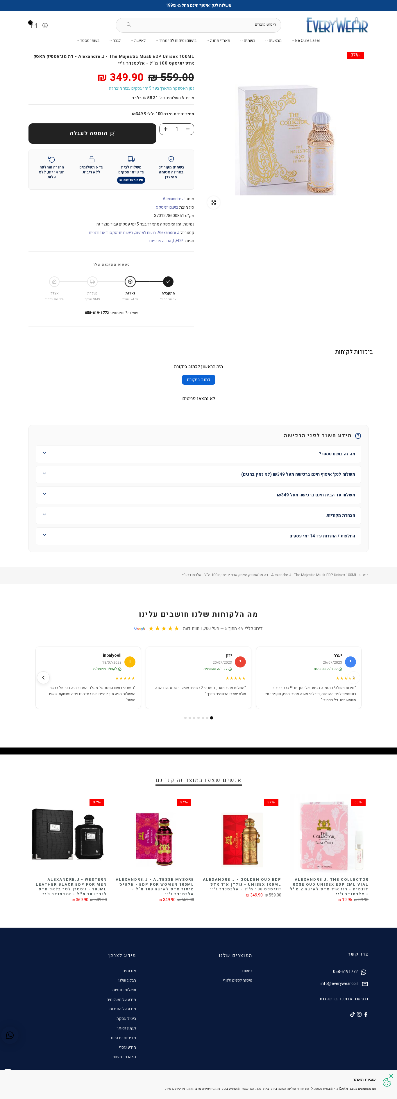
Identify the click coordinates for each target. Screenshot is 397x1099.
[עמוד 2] (207, 718)
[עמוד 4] (198, 718)
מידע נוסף (127, 1047)
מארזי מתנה (220, 41)
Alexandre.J (174, 199)
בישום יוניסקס (121, 233)
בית (366, 575)
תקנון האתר (126, 1028)
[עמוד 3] (203, 718)
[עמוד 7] (185, 718)
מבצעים (275, 41)
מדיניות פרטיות (123, 1038)
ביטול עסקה (126, 1018)
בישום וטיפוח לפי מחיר (177, 41)
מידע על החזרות (122, 1009)
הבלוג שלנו (127, 980)
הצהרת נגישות (124, 1057)
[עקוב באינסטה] (359, 1014)
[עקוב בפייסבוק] (366, 1014)
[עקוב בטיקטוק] (352, 1014)
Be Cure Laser (307, 41)
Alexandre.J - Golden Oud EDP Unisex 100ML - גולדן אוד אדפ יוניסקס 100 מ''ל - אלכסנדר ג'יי (242, 884)
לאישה (140, 41)
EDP (179, 241)
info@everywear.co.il (339, 984)
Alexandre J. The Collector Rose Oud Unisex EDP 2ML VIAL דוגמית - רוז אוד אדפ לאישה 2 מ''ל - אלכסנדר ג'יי (329, 887)
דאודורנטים (98, 233)
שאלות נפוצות (124, 990)
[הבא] (43, 677)
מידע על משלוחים (121, 1000)
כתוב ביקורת (198, 379)
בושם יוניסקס (167, 207)
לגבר (117, 41)
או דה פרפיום (160, 241)
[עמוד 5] (194, 718)
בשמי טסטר (89, 41)
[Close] (391, 1076)
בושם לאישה (145, 233)
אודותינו (129, 971)
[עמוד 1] (211, 718)
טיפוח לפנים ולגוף (237, 980)
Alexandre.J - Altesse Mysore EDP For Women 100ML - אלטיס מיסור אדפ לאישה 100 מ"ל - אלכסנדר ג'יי (155, 887)
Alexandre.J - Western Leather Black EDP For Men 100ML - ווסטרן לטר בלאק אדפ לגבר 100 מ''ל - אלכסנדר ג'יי (71, 887)
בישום (247, 971)
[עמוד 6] (190, 718)
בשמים (249, 41)
